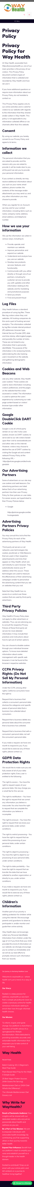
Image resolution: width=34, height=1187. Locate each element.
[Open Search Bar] (24, 14)
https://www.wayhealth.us (12, 66)
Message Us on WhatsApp (23, 1183)
